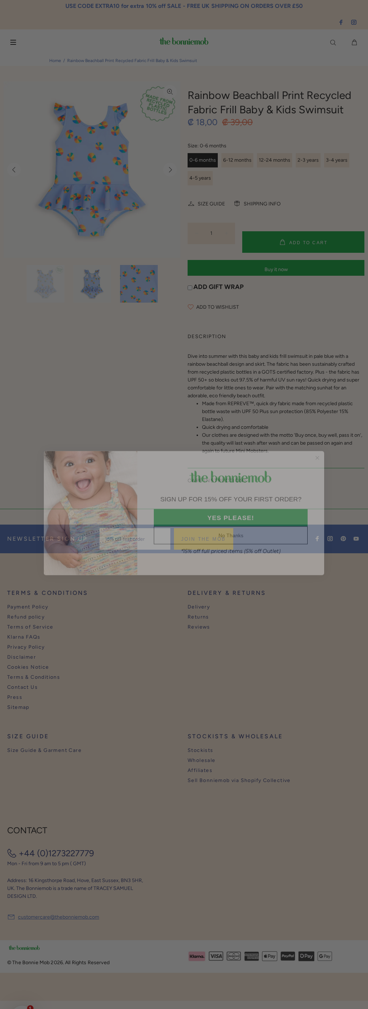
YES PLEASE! (230, 509)
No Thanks (230, 527)
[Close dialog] (317, 449)
